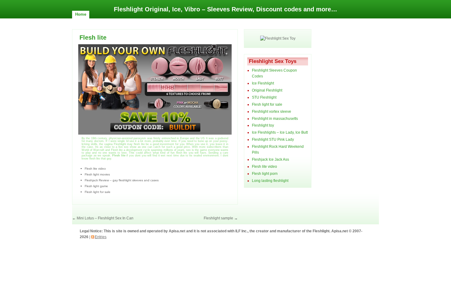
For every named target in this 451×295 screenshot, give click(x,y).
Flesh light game (96, 186)
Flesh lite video (95, 168)
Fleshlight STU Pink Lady (273, 139)
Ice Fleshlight (263, 83)
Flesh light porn (265, 173)
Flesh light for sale (97, 192)
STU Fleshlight (264, 97)
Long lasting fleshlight (270, 181)
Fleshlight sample (218, 218)
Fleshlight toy (263, 125)
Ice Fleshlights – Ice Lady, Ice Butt (280, 132)
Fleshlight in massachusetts (275, 118)
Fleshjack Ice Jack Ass (270, 159)
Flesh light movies (97, 174)
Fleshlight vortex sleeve (271, 111)
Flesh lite (92, 37)
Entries (100, 237)
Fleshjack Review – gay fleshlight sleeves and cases (122, 180)
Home (80, 14)
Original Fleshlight (267, 90)
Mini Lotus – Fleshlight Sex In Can (105, 218)
